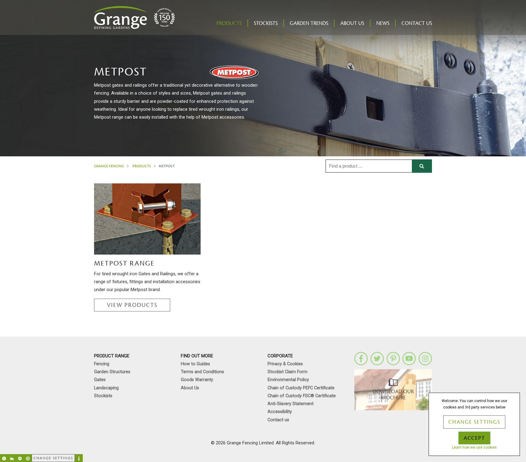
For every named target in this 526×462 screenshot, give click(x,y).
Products (229, 23)
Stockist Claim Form (287, 371)
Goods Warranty (197, 379)
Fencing (101, 363)
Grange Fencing (109, 165)
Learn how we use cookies (474, 447)
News (382, 23)
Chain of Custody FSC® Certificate (302, 395)
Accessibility (280, 411)
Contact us (417, 23)
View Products (132, 305)
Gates (100, 379)
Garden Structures (112, 371)
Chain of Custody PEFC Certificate (301, 388)
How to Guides (195, 363)
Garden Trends (309, 23)
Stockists (266, 23)
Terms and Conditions (202, 371)
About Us (352, 23)
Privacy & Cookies (285, 363)
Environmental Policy (288, 379)
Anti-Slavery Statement (291, 403)
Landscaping (106, 388)
